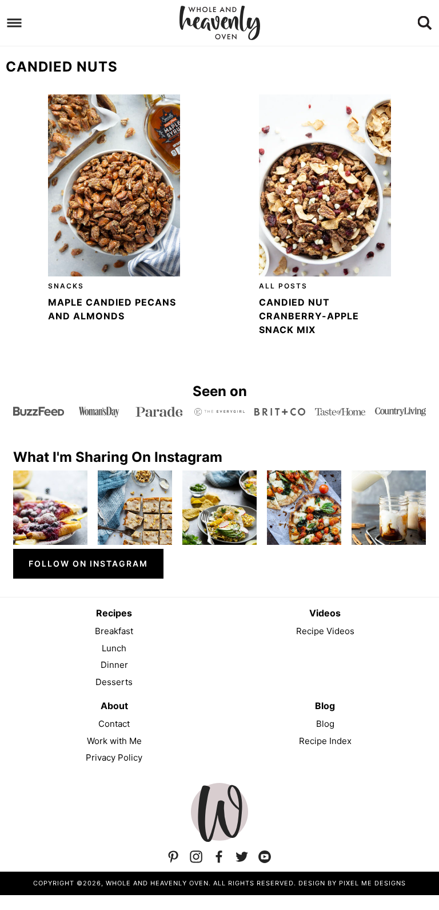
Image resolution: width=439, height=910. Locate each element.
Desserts (114, 681)
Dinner (114, 664)
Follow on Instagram (88, 563)
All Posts (283, 286)
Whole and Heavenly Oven (219, 23)
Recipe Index (325, 740)
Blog (325, 723)
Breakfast (114, 631)
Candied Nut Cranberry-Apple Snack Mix (309, 315)
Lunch (114, 648)
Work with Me (114, 740)
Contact (114, 723)
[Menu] (14, 23)
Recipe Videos (325, 631)
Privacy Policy (114, 757)
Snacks (66, 286)
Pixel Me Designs (372, 883)
